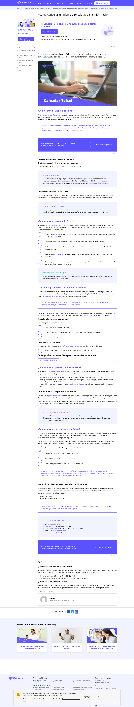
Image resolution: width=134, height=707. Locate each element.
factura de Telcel (93, 302)
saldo (104, 179)
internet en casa (63, 585)
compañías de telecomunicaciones (71, 346)
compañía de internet (61, 117)
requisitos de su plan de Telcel (54, 296)
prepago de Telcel (86, 179)
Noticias (89, 3)
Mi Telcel (110, 195)
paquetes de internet (55, 396)
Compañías (37, 3)
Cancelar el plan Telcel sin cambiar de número (62, 287)
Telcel (42, 126)
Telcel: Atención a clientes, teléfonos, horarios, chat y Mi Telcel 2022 (102, 647)
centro (58, 234)
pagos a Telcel (58, 254)
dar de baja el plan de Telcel (55, 225)
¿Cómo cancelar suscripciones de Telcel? (59, 429)
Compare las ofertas (50, 361)
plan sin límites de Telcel (56, 372)
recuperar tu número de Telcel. (98, 183)
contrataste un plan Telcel (48, 115)
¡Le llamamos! (51, 32)
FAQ (20, 70)
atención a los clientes (76, 384)
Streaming (60, 3)
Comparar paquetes (75, 3)
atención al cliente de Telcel (63, 167)
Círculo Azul (77, 247)
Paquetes (49, 3)
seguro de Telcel (80, 473)
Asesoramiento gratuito (103, 145)
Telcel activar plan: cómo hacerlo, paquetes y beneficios (32, 647)
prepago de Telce (55, 533)
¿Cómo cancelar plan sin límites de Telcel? (60, 367)
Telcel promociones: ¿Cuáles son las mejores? (67, 647)
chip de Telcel (56, 338)
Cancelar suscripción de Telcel (26, 65)
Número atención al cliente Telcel (26, 68)
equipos (91, 471)
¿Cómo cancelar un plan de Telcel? (27, 45)
